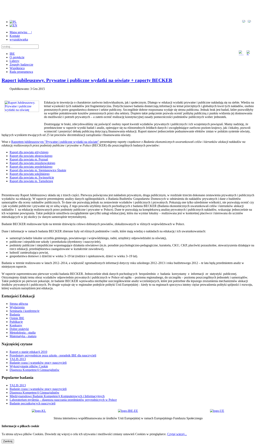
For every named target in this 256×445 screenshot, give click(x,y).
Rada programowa (21, 71)
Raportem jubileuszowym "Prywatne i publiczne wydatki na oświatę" (55, 141)
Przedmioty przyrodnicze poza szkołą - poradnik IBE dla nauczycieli (53, 355)
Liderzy (14, 61)
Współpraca (17, 68)
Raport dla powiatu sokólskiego (30, 174)
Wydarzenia (17, 307)
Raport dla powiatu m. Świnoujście (32, 177)
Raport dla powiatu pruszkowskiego (32, 163)
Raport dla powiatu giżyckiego (29, 152)
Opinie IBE (17, 318)
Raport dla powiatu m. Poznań (29, 159)
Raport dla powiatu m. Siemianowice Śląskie (38, 170)
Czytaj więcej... (177, 434)
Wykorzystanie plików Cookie (29, 366)
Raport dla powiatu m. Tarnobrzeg (31, 181)
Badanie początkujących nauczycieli (32, 403)
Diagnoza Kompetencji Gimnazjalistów (34, 370)
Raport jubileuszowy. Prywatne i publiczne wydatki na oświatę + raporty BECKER (87, 80)
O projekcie (17, 57)
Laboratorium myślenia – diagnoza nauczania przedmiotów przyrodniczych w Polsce (63, 399)
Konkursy (16, 325)
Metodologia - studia (23, 332)
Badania (15, 314)
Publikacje (16, 321)
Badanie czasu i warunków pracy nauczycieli (38, 362)
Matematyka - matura (23, 336)
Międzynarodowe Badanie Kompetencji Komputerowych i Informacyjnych (57, 396)
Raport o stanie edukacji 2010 (28, 352)
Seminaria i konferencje (24, 311)
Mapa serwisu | (21, 32)
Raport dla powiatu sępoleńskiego (31, 166)
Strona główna (19, 303)
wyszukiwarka (19, 39)
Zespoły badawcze (21, 64)
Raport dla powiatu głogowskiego (31, 155)
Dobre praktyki (19, 329)
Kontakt (15, 36)
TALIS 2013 (18, 359)
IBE (12, 53)
